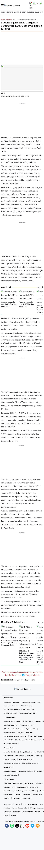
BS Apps (13, 815)
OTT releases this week (10, 743)
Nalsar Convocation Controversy (13, 729)
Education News (8, 794)
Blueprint (39, 12)
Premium (9, 12)
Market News (29, 783)
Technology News (21, 791)
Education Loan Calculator (12, 763)
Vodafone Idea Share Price (27, 713)
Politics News (16, 798)
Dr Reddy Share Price (10, 713)
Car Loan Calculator (10, 759)
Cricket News (34, 787)
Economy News (37, 794)
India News (9, 19)
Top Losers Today (31, 729)
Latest (16, 12)
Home (3, 12)
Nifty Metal (29, 732)
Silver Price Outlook (36, 736)
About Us (17, 804)
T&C (24, 804)
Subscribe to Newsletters (26, 771)
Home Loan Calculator (25, 759)
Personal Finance (9, 791)
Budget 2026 (26, 798)
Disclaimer (7, 808)
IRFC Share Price (26, 706)
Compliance (7, 812)
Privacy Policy (32, 804)
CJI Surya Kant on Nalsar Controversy (15, 736)
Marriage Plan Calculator (30, 763)
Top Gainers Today (9, 732)
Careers (6, 815)
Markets (30, 12)
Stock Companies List (10, 771)
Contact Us (16, 812)
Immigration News (22, 787)
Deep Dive (20, 732)
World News (32, 791)
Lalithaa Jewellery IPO (10, 725)
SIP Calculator (20, 756)
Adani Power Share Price (11, 706)
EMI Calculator (8, 756)
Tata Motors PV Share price (12, 709)
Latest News (7, 783)
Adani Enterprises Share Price (31, 702)
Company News (17, 783)
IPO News (38, 783)
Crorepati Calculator (26, 752)
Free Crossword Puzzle (10, 775)
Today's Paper (8, 804)
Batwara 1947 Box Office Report (13, 740)
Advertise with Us (27, 812)
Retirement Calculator (33, 756)
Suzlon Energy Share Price (11, 702)
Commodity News (9, 787)
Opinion (18, 794)
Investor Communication (19, 808)
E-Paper (23, 12)
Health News (26, 794)
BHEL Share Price (28, 709)
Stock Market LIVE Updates (12, 721)
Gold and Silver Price (26, 725)
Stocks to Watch (28, 721)
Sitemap (37, 812)
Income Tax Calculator (10, 752)
